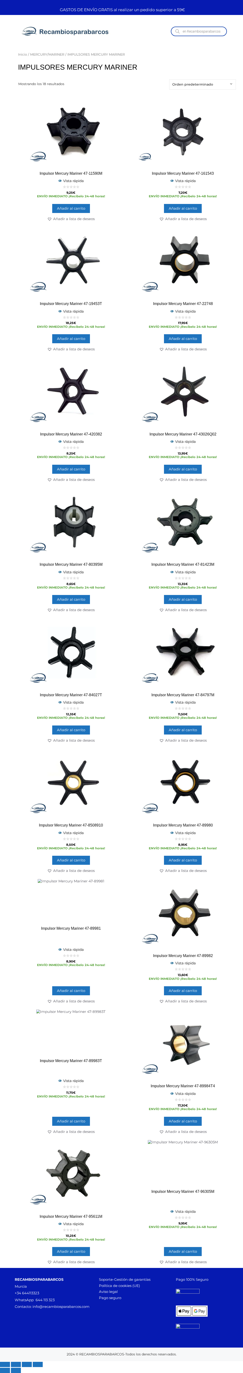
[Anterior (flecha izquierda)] (5, 1370)
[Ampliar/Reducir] (5, 1364)
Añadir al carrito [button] (71, 208)
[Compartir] (27, 1364)
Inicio (22, 54)
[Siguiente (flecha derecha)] (16, 1370)
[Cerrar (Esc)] (38, 1364)
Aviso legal (108, 1291)
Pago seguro (110, 1298)
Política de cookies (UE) (119, 1285)
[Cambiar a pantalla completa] (16, 1364)
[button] (71, 219)
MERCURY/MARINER (47, 54)
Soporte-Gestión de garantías (124, 1279)
